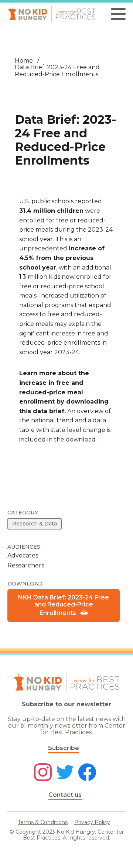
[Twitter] (65, 772)
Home (24, 60)
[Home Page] (51, 14)
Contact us (65, 794)
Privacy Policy (92, 822)
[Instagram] (43, 772)
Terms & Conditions (43, 822)
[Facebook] (87, 772)
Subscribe (63, 748)
